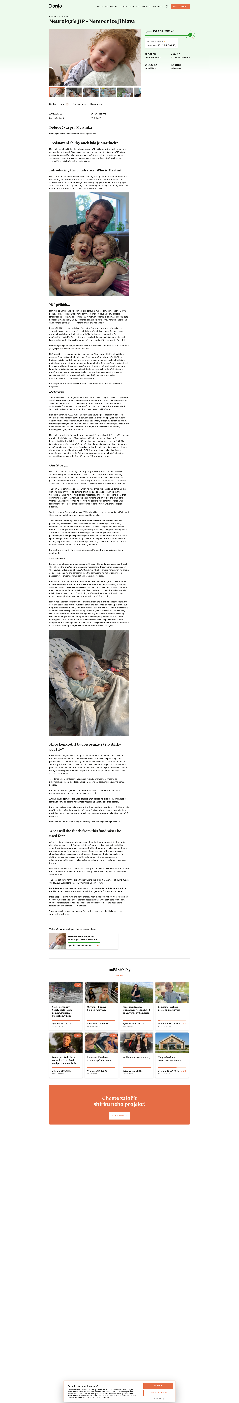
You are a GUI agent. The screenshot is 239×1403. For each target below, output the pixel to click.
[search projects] (167, 6)
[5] (125, 92)
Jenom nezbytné (158, 1393)
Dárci (64, 104)
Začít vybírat (180, 6)
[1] (57, 92)
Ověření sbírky (97, 104)
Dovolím (158, 1386)
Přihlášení (158, 6)
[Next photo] (138, 58)
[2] (74, 92)
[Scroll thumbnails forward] (138, 92)
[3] (91, 92)
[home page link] (55, 6)
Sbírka (52, 104)
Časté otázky (79, 104)
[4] (108, 92)
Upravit (157, 1399)
